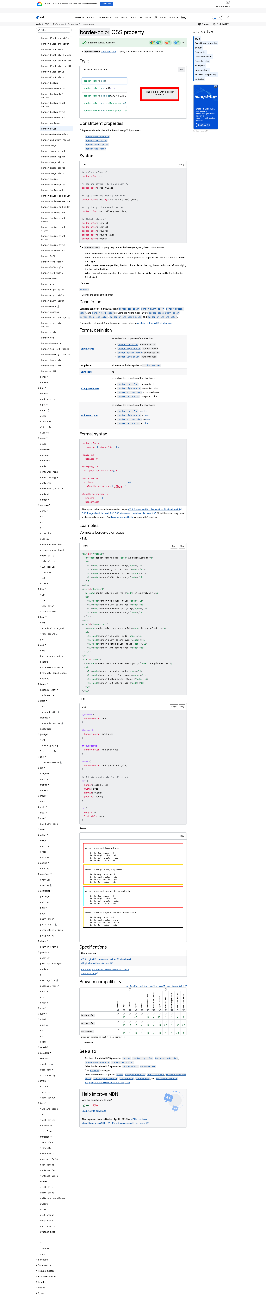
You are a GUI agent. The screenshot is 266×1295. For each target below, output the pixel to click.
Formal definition (203, 56)
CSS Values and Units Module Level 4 (134, 513)
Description (200, 52)
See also (199, 79)
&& (129, 482)
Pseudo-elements (47, 1276)
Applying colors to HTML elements (154, 323)
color (144, 411)
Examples (200, 65)
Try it (197, 38)
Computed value (90, 388)
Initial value (87, 348)
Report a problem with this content (129, 1123)
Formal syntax (202, 61)
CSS (114, 51)
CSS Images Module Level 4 (96, 513)
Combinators (44, 1265)
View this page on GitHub (94, 1123)
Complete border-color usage (102, 532)
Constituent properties (206, 43)
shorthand (106, 51)
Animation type (89, 415)
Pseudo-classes (46, 1270)
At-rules (42, 1282)
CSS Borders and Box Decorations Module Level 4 (154, 509)
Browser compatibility (206, 74)
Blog (183, 17)
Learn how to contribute (94, 1110)
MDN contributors (140, 1119)
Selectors (43, 1259)
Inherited (86, 371)
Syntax (198, 47)
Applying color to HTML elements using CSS (107, 1082)
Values (84, 283)
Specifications (202, 70)
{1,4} (117, 447)
